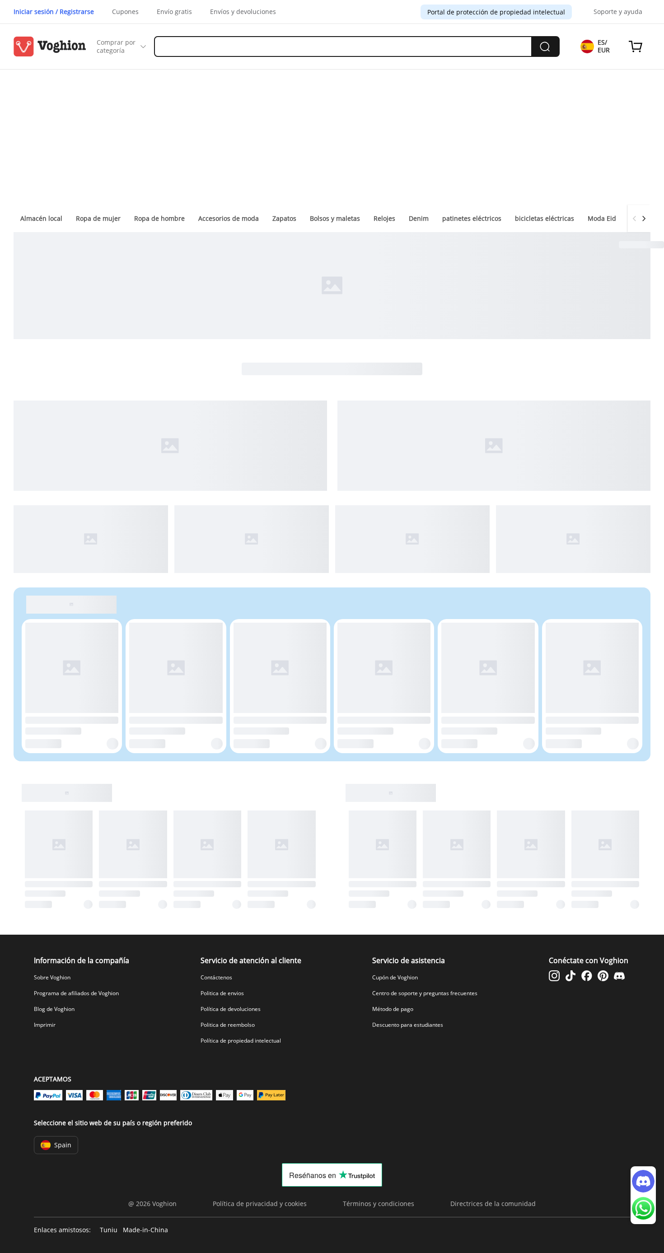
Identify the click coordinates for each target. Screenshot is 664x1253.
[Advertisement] (332, 137)
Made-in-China (145, 1230)
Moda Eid (602, 218)
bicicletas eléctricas (544, 218)
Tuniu (108, 1230)
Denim (419, 218)
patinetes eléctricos (471, 218)
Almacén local (41, 218)
